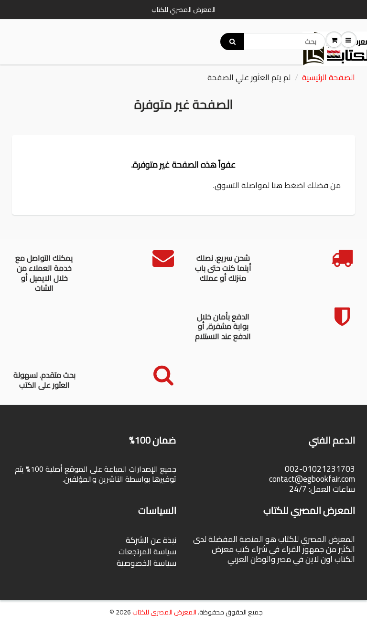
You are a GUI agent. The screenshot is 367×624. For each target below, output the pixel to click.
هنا (276, 185)
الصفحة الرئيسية (328, 77)
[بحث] (232, 41)
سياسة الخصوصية (146, 563)
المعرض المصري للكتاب (164, 612)
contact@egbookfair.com (312, 479)
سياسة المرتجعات (147, 551)
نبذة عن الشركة (151, 540)
